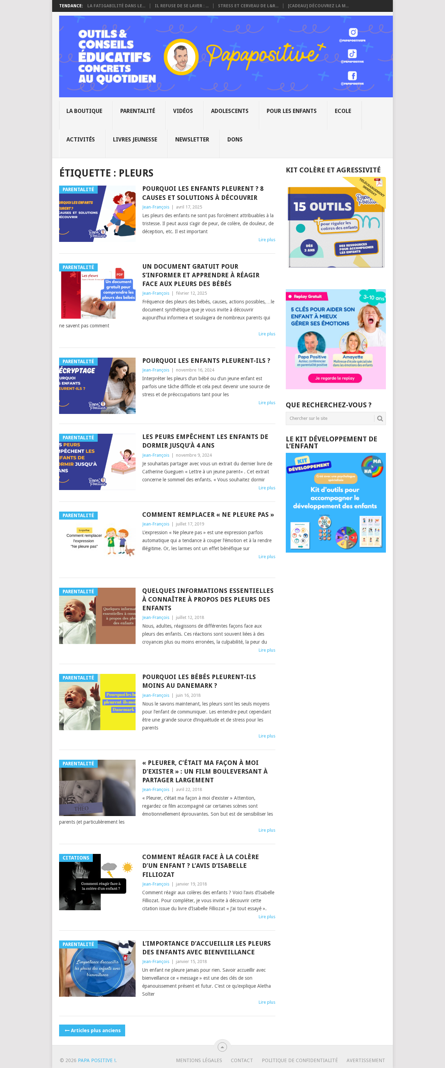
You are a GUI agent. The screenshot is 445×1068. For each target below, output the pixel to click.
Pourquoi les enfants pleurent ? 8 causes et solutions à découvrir (203, 193)
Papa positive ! (96, 1060)
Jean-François (155, 207)
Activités (80, 139)
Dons (235, 139)
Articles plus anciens (96, 1030)
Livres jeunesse (135, 139)
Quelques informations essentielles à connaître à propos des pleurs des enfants (208, 599)
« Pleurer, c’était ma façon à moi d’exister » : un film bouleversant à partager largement (205, 771)
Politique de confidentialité (300, 1060)
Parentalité (137, 111)
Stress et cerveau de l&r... (248, 5)
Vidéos (183, 111)
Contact (242, 1060)
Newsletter (192, 139)
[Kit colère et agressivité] (336, 275)
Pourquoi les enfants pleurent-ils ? (206, 360)
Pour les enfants (292, 111)
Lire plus (267, 239)
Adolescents (230, 111)
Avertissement (366, 1060)
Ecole (343, 111)
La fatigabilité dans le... (116, 5)
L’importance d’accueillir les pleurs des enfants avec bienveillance (206, 948)
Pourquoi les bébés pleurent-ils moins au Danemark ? (199, 681)
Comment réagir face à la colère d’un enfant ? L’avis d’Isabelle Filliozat (200, 865)
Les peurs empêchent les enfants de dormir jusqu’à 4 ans (205, 441)
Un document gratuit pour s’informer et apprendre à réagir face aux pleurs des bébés (200, 275)
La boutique (84, 111)
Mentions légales (199, 1060)
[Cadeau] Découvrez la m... (318, 5)
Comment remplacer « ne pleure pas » (208, 514)
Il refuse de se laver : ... (182, 5)
